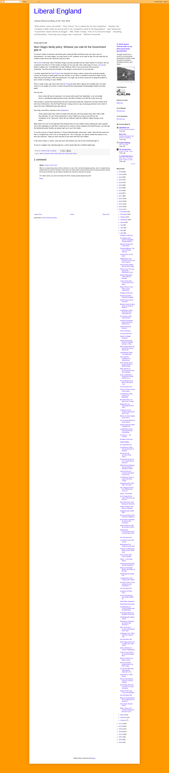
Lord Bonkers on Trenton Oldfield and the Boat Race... (127, 608)
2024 (120, 177)
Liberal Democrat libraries (125, 327)
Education (47, 153)
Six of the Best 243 (126, 387)
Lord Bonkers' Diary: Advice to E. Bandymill (126, 395)
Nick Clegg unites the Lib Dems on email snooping (127, 686)
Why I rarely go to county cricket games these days (127, 629)
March (122, 715)
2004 (120, 742)
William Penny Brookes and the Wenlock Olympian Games (127, 466)
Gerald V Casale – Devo (126, 151)
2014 (120, 204)
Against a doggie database (125, 337)
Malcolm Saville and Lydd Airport (126, 245)
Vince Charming (125, 331)
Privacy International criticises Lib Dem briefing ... (126, 680)
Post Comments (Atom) (49, 218)
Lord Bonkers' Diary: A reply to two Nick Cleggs (127, 479)
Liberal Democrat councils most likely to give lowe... (127, 473)
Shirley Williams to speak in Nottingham (127, 648)
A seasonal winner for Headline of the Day (127, 613)
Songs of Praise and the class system (127, 390)
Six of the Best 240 (126, 588)
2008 (120, 731)
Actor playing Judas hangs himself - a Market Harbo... (126, 364)
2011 (120, 723)
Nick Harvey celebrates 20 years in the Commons (127, 521)
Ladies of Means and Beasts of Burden (126, 507)
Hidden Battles (124, 442)
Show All (133, 163)
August (122, 222)
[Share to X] (65, 151)
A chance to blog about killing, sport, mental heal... (127, 550)
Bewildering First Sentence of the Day (127, 545)
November (123, 214)
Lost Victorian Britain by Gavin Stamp (127, 421)
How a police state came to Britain (126, 555)
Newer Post (38, 214)
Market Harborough (55, 153)
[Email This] (61, 151)
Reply (41, 178)
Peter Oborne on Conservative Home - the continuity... (127, 370)
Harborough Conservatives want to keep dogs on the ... (127, 532)
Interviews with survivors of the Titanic (125, 455)
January (123, 720)
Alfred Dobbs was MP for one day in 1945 (127, 526)
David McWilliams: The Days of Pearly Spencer (127, 250)
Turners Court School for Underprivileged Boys (127, 654)
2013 (120, 206)
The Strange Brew (125, 149)
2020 (120, 188)
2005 (120, 739)
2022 (120, 182)
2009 (120, 729)
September (124, 219)
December (123, 211)
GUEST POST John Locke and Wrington (127, 691)
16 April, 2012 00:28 (50, 165)
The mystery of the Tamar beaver (126, 317)
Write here (120, 103)
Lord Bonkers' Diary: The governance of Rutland (127, 449)
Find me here (121, 111)
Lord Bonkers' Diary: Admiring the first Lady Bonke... (126, 430)
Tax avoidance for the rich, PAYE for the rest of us (126, 489)
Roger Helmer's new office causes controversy (126, 288)
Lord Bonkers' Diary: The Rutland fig (126, 353)
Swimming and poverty (127, 604)
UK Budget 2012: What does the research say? (127, 635)
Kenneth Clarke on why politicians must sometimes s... (127, 584)
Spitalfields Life (124, 127)
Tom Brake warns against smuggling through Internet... (126, 239)
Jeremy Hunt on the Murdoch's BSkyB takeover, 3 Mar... (126, 342)
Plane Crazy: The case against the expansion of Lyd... (127, 270)
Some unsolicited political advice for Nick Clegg (126, 664)
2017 (120, 196)
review (39, 63)
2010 (120, 726)
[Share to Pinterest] (70, 151)
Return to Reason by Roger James (126, 659)
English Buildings (124, 143)
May (121, 230)
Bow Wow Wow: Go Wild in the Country (127, 400)
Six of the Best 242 (126, 445)
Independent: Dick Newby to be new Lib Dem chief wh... (127, 260)
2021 (120, 185)
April (122, 233)
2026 (120, 172)
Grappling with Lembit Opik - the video (127, 484)
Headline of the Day (126, 235)
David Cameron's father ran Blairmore (127, 425)
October (123, 217)
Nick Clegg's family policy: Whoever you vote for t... (127, 497)
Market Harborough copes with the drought (126, 276)
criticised (101, 65)
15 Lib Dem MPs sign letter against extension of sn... (126, 670)
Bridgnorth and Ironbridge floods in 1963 (127, 405)
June (122, 228)
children (41, 153)
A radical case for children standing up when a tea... (127, 411)
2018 (120, 193)
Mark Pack (122, 134)
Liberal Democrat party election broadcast (127, 564)
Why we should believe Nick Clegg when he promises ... (127, 699)
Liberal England (57, 11)
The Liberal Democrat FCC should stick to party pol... (127, 461)
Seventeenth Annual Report (126, 129)
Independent (64, 110)
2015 (120, 201)
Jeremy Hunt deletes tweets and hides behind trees (126, 322)
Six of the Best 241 (126, 537)
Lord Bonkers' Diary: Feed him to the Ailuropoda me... (126, 312)
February (123, 717)
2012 (120, 209)
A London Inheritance (126, 156)
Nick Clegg (66, 84)
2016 (120, 198)
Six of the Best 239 (126, 639)
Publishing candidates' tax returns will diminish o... (127, 623)
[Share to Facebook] (68, 151)
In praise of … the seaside (125, 435)
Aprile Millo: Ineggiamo (127, 601)
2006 (120, 737)
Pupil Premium (56, 73)
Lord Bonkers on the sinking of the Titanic (127, 579)
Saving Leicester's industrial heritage (126, 296)
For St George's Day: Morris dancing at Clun (126, 382)
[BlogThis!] (63, 151)
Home (72, 214)
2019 (120, 190)
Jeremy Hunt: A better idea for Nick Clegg (127, 265)
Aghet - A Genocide (126, 493)
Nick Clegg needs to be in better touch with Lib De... (127, 643)
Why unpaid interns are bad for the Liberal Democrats (127, 348)
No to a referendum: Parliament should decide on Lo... (126, 376)
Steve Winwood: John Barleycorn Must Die (127, 503)
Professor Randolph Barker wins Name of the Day (127, 569)
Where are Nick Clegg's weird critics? (127, 416)
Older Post (106, 214)
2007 (120, 734)
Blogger (92, 758)
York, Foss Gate (123, 144)
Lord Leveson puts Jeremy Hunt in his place (126, 282)
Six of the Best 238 (126, 695)
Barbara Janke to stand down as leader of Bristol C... (127, 305)
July (121, 225)
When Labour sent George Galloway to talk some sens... (127, 709)
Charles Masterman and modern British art (127, 597)
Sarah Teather (73, 153)
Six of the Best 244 (126, 333)
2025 (120, 174)
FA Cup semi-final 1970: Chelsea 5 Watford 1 (127, 516)
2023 (120, 180)
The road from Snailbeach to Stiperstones (125, 358)
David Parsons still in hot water (126, 300)
